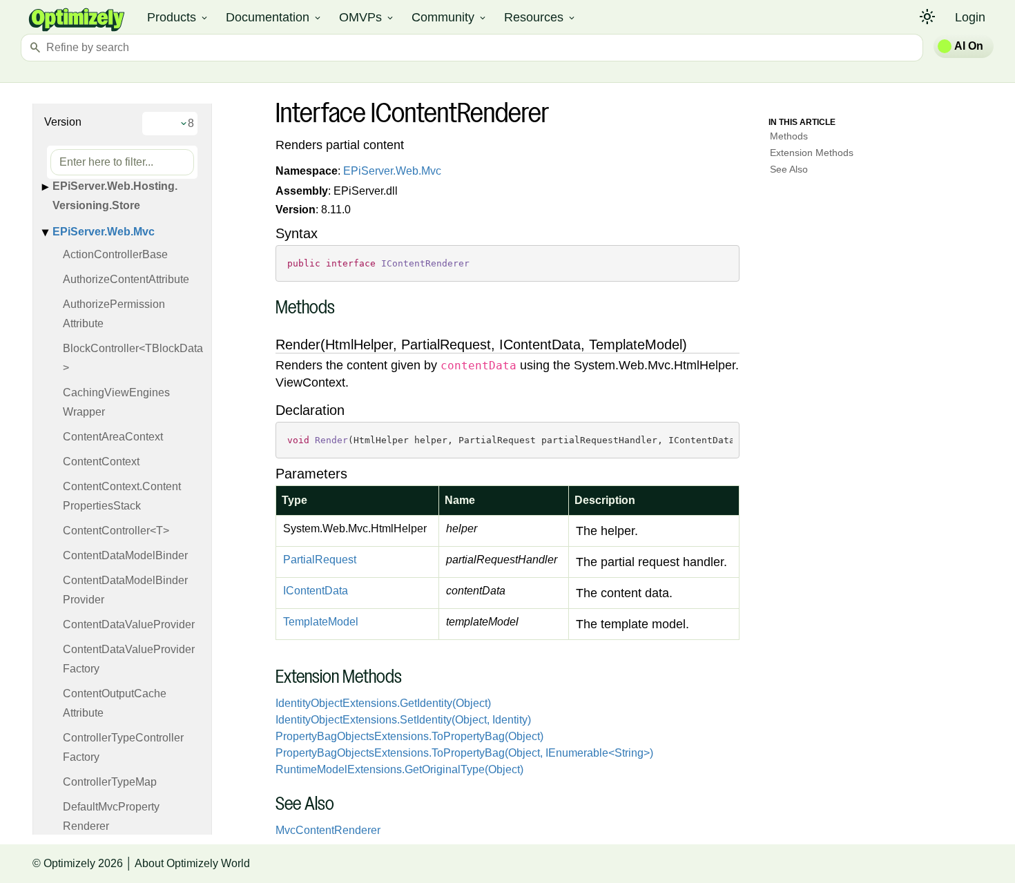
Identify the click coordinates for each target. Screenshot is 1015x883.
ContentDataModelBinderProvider (125, 589)
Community (449, 17)
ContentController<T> (116, 530)
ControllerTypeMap (110, 782)
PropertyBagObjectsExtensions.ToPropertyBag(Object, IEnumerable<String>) (464, 753)
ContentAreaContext (113, 437)
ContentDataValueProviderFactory (129, 659)
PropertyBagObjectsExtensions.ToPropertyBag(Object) (409, 736)
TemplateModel (320, 622)
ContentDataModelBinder (125, 555)
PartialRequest (319, 559)
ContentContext (101, 461)
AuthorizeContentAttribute (126, 279)
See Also (789, 169)
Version (62, 122)
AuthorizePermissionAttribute (114, 313)
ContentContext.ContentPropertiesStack (122, 496)
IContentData (315, 590)
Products (178, 17)
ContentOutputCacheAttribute (114, 703)
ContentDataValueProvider (129, 624)
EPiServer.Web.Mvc (103, 231)
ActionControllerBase (115, 254)
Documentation (274, 17)
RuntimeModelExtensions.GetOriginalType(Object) (399, 769)
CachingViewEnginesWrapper (116, 402)
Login (970, 17)
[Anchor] (268, 309)
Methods (789, 136)
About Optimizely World (192, 863)
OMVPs (367, 17)
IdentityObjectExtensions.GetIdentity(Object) (383, 703)
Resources (540, 17)
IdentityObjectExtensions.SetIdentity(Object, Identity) (403, 720)
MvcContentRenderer (328, 830)
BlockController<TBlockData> (133, 357)
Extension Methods (811, 152)
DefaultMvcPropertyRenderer (111, 816)
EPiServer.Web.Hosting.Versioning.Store (114, 195)
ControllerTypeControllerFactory (123, 747)
